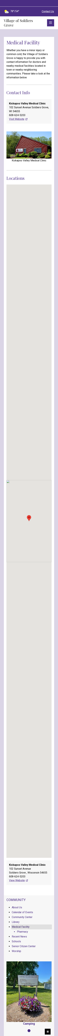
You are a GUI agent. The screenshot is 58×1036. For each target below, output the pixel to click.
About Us (17, 907)
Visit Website (16, 119)
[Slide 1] (29, 1030)
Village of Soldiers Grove (18, 22)
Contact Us (48, 11)
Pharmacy (22, 931)
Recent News (19, 936)
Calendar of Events (22, 912)
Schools (16, 941)
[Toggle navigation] (50, 22)
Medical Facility (20, 926)
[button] (29, 518)
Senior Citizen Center (24, 946)
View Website (17, 880)
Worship (16, 951)
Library (15, 922)
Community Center (22, 917)
